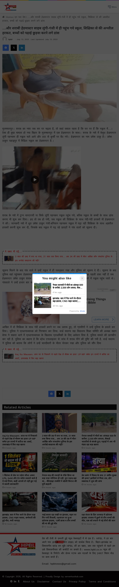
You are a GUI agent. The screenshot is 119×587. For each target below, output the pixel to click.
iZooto (82, 311)
